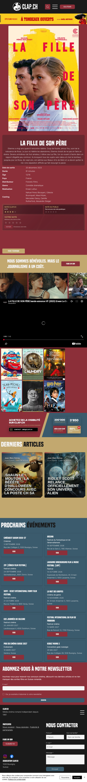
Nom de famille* (72, 733)
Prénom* (49, 733)
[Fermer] (84, 777)
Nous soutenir (9, 727)
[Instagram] (5, 756)
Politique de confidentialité (17, 779)
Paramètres (65, 777)
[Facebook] (11, 756)
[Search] (47, 6)
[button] (14, 551)
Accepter (77, 777)
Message (49, 753)
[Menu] (55, 6)
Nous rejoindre (22, 727)
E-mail (5, 684)
